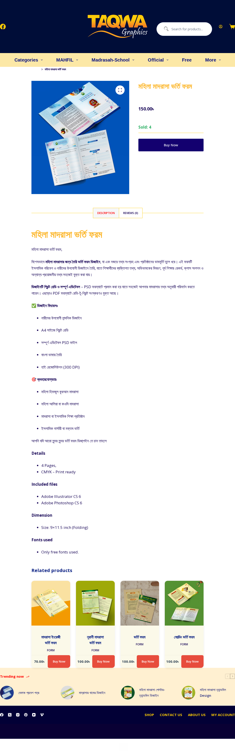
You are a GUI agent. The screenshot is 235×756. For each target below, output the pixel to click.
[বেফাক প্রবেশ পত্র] (7, 693)
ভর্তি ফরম (139, 637)
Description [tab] (106, 213)
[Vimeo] (42, 715)
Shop (149, 715)
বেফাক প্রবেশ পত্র (28, 692)
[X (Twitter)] (9, 715)
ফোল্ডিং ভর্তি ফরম (184, 637)
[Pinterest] (26, 715)
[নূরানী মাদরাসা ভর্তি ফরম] (95, 603)
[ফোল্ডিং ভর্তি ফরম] (184, 603)
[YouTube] (34, 715)
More (210, 59)
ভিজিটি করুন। (117, 440)
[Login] (220, 26)
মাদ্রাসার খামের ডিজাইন (92, 692)
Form (51, 650)
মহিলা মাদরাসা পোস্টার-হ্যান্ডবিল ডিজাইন (152, 692)
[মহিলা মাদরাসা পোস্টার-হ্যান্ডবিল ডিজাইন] (128, 693)
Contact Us (171, 715)
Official (156, 59)
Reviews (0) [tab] (130, 213)
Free (187, 59)
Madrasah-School (111, 59)
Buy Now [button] (59, 661)
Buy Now (171, 145)
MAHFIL (64, 59)
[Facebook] (3, 26)
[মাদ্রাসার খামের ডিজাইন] (67, 693)
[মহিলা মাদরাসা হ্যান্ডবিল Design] (188, 693)
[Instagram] (18, 715)
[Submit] (165, 29)
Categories (26, 59)
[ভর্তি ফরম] (139, 603)
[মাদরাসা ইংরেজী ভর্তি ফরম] (50, 603)
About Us (197, 715)
